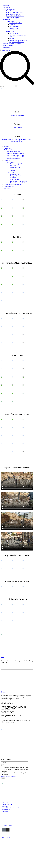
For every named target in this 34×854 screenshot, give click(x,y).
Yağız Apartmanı (14, 28)
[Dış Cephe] (6, 203)
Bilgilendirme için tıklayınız (8, 776)
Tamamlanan (10, 21)
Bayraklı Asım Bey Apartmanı (18, 40)
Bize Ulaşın (6, 47)
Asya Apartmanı (14, 26)
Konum (3, 692)
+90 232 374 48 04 (17, 127)
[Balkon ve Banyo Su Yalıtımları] (6, 564)
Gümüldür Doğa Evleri (15, 23)
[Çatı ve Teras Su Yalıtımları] (6, 590)
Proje (3, 657)
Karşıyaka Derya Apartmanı (17, 35)
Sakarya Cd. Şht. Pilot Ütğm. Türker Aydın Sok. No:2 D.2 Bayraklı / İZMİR (17, 140)
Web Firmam (6, 837)
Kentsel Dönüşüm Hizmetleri (14, 12)
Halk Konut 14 (13, 33)
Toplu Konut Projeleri (12, 18)
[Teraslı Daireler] (6, 364)
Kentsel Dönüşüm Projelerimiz (12, 44)
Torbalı (11, 30)
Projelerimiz (6, 19)
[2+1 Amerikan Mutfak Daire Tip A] (6, 271)
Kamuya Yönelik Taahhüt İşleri (15, 16)
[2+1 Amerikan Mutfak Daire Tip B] (6, 322)
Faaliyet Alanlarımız (9, 9)
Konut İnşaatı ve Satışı (12, 11)
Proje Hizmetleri (8, 45)
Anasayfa (6, 5)
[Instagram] (7, 830)
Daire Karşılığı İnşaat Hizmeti (14, 14)
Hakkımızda (6, 7)
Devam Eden (10, 31)
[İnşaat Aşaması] (6, 422)
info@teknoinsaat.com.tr (17, 115)
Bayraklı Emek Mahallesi (16, 42)
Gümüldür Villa (13, 38)
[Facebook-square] (4, 830)
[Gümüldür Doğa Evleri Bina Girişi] (6, 245)
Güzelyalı (12, 37)
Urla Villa (12, 24)
